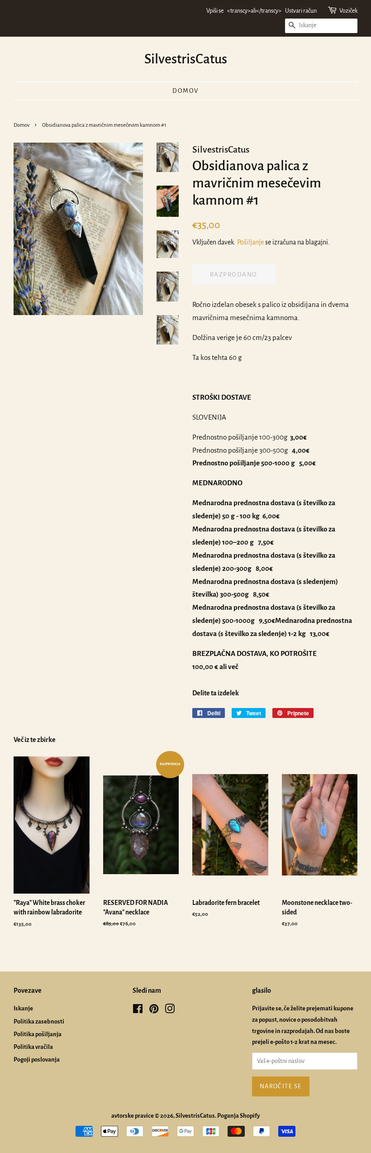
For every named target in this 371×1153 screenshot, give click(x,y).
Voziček (348, 11)
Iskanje (23, 1008)
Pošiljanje (250, 242)
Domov (185, 90)
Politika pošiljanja (38, 1034)
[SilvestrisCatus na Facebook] (138, 1010)
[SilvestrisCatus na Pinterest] (154, 1010)
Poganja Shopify (238, 1115)
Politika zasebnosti (39, 1021)
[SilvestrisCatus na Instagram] (170, 1010)
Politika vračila (33, 1046)
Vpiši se (215, 11)
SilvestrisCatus (185, 59)
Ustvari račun (301, 11)
